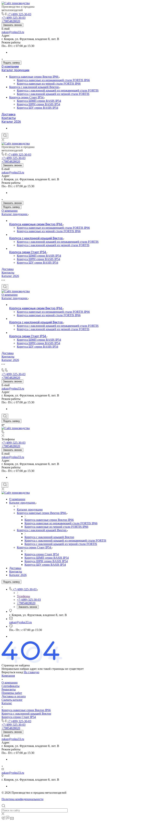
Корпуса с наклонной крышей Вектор (34, 87)
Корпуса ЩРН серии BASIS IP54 (38, 104)
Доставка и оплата (14, 696)
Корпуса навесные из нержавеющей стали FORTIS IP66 (53, 80)
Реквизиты (9, 689)
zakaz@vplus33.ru (13, 32)
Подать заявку (11, 62)
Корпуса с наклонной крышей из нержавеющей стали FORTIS (58, 90)
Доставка (9, 114)
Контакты (9, 118)
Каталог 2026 (11, 121)
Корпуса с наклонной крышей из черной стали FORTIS (53, 94)
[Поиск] (5, 135)
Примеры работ (12, 693)
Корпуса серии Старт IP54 (26, 97)
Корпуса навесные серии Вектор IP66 (34, 76)
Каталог (7, 703)
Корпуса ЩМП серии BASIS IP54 (39, 100)
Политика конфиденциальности (22, 799)
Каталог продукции (15, 70)
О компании (10, 66)
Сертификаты (11, 686)
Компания (8, 675)
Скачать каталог (12, 699)
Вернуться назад (12, 672)
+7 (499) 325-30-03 (19, 14)
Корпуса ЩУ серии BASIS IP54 (37, 107)
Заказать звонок (12, 25)
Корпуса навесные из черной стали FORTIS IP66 (49, 83)
